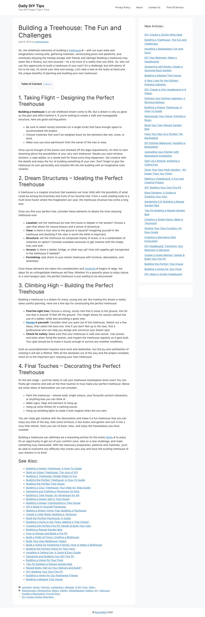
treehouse (75, 50)
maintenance (57, 587)
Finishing (45, 587)
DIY (96, 590)
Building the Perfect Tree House (164, 264)
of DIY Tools (81, 587)
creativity (90, 268)
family (109, 437)
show (47, 84)
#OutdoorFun (44, 590)
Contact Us (154, 7)
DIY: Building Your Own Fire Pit (163, 187)
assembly (27, 587)
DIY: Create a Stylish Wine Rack (38, 597)
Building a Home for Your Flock (163, 269)
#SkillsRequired (76, 590)
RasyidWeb (101, 612)
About (139, 7)
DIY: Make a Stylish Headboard (163, 274)
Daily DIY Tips (31, 6)
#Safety (64, 590)
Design (30, 322)
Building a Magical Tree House (163, 75)
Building (89, 590)
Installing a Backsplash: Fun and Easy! (41, 593)
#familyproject (29, 590)
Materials (69, 587)
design (36, 587)
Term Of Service (175, 7)
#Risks (55, 590)
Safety (92, 587)
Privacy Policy (122, 7)
